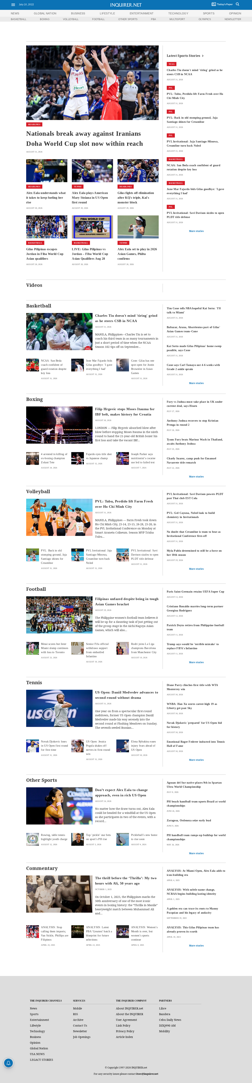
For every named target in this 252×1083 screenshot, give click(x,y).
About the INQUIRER (129, 1014)
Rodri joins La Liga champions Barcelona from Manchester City (144, 648)
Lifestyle (35, 1025)
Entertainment (39, 1020)
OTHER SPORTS (127, 19)
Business (35, 1037)
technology (178, 13)
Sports (34, 1014)
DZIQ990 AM (167, 1025)
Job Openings (81, 1037)
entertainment (142, 13)
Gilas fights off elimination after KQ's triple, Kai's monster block (136, 197)
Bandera (164, 1014)
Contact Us (80, 1025)
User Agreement (126, 1020)
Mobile (77, 1008)
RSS (75, 1014)
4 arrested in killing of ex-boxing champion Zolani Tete (54, 458)
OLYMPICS (205, 19)
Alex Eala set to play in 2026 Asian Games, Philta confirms (137, 253)
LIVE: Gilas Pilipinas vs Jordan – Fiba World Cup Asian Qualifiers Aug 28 (90, 253)
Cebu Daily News (170, 1020)
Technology (37, 1031)
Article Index (124, 1037)
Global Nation (39, 1048)
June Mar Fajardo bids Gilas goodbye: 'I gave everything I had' (99, 364)
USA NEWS (37, 1054)
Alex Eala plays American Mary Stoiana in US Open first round (90, 197)
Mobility (164, 1031)
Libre (162, 1008)
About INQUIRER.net (129, 1008)
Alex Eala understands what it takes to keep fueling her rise (46, 197)
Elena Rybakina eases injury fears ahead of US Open (143, 745)
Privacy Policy (125, 1031)
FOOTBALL (98, 19)
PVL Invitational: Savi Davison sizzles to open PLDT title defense (144, 554)
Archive (78, 1020)
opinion (235, 13)
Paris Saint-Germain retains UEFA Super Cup (195, 591)
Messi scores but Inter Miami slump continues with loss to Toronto (54, 648)
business (78, 13)
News (15, 13)
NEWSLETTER (233, 19)
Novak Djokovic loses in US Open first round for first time (54, 745)
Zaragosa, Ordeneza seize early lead (189, 820)
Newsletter (80, 1031)
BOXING (44, 19)
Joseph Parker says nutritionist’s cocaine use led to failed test (143, 458)
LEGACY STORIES (41, 1060)
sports (209, 13)
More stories (196, 231)
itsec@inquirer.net (147, 1074)
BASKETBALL (18, 19)
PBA (153, 19)
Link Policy (123, 1025)
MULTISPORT (177, 19)
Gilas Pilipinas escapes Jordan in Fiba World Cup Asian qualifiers (45, 253)
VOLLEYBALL (71, 19)
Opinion (35, 1042)
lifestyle (107, 13)
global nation (45, 13)
